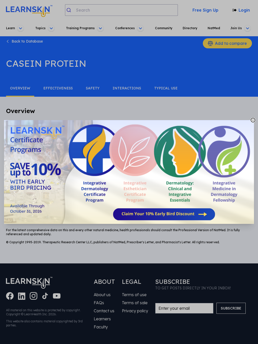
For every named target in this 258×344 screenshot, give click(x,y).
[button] (129, 172)
